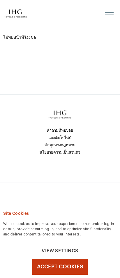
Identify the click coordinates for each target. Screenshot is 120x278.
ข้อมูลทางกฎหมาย (60, 145)
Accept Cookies (60, 266)
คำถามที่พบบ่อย (60, 130)
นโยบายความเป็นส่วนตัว (60, 152)
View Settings (60, 251)
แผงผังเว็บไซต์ (59, 138)
